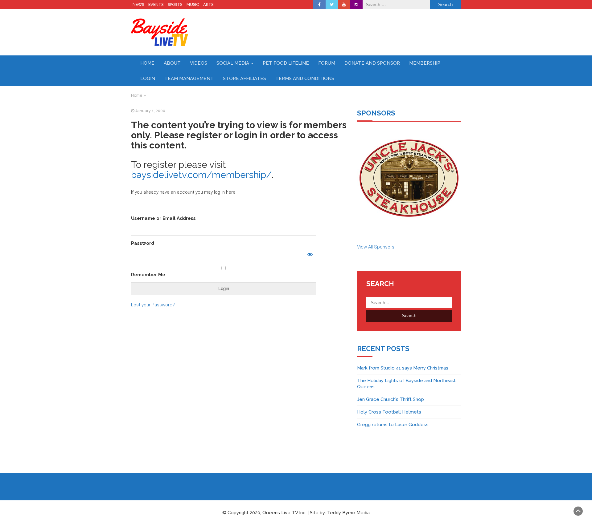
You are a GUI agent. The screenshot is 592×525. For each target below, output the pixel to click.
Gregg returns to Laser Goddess (393, 424)
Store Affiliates (244, 78)
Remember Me (148, 274)
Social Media (233, 63)
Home (147, 63)
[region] (409, 178)
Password (142, 243)
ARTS (208, 4)
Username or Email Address (163, 218)
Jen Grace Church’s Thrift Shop (390, 399)
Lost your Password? (153, 305)
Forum (326, 63)
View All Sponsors (375, 247)
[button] (409, 178)
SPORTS (175, 4)
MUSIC (193, 4)
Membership (424, 63)
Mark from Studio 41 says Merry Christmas (402, 368)
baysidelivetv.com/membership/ (201, 174)
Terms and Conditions (304, 78)
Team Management (189, 78)
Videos (198, 63)
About (172, 63)
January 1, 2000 (150, 110)
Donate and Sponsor (372, 63)
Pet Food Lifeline (286, 63)
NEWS (138, 4)
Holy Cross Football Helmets (389, 412)
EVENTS (155, 4)
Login (147, 78)
